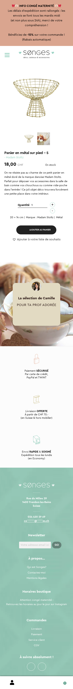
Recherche (36, 682)
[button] (36, 239)
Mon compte (12, 682)
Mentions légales (36, 578)
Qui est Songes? (36, 567)
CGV (36, 645)
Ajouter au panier (40, 230)
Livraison (36, 629)
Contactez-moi (36, 572)
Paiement (36, 634)
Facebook (31, 667)
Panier (61, 682)
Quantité (24, 205)
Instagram (42, 667)
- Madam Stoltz (14, 157)
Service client (36, 640)
